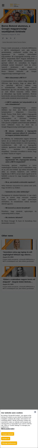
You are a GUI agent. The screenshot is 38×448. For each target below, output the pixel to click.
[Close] (35, 412)
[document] (19, 428)
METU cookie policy (7, 428)
